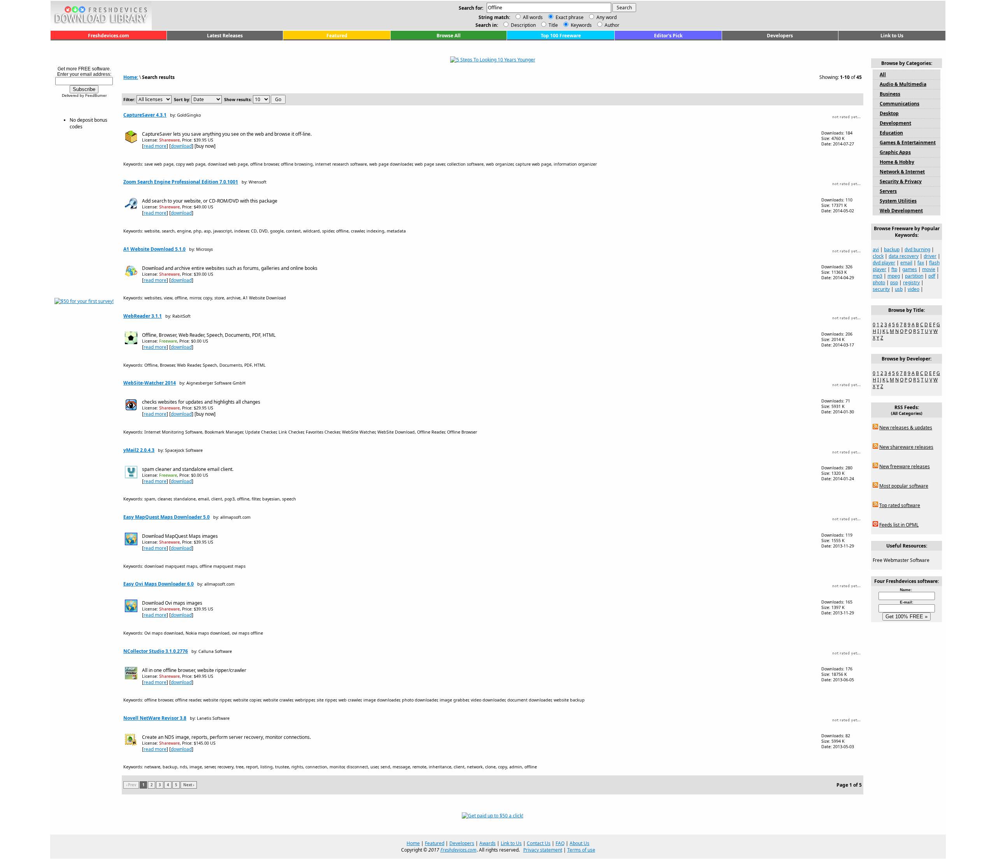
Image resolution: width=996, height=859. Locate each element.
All (883, 74)
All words (533, 17)
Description (523, 25)
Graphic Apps (895, 152)
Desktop (889, 113)
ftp (894, 269)
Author (611, 25)
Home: (130, 77)
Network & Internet (902, 171)
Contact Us (539, 843)
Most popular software (903, 486)
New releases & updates (905, 427)
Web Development (901, 210)
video (913, 289)
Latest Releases (225, 35)
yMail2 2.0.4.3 (138, 450)
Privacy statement (542, 850)
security (881, 289)
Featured (336, 35)
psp (894, 282)
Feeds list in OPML (899, 524)
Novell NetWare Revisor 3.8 (154, 718)
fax (920, 262)
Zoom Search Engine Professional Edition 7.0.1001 (180, 181)
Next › (188, 784)
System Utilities (898, 201)
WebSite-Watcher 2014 (149, 383)
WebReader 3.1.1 (142, 316)
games (909, 269)
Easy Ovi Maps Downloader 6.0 (158, 584)
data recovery (904, 256)
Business (890, 94)
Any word (606, 17)
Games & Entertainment (908, 142)
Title (552, 25)
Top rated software (899, 505)
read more (155, 146)
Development (895, 123)
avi (876, 249)
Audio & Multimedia (903, 84)
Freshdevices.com (108, 35)
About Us (579, 843)
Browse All (449, 35)
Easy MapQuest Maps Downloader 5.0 (166, 517)
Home (413, 843)
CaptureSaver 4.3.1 (145, 115)
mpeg (893, 276)
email (906, 262)
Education (891, 132)
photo (879, 282)
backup (892, 249)
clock (878, 256)
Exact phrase (570, 17)
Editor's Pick (668, 35)
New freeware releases (904, 466)
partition (914, 276)
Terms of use (581, 850)
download (181, 146)
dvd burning (917, 249)
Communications (899, 103)
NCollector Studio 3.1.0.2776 (155, 651)
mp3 (877, 276)
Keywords (581, 25)
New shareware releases (906, 447)
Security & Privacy (901, 181)
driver (930, 256)
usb (899, 289)
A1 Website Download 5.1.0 (154, 249)
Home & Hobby (897, 162)
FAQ (560, 843)
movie (928, 269)
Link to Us (891, 35)
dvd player (884, 262)
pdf (931, 276)
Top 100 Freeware (561, 35)
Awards (487, 843)
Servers (888, 191)
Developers (780, 35)
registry (911, 282)
